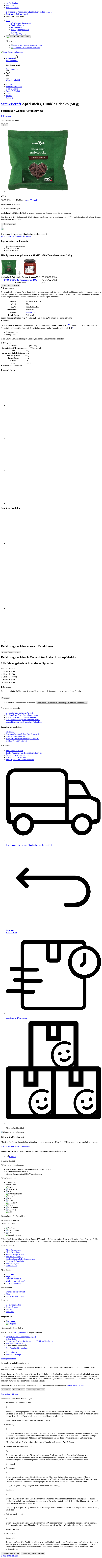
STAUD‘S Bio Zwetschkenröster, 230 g (20, 280)
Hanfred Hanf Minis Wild (16, 736)
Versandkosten (16, 27)
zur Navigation (12, 3)
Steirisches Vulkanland (15, 1296)
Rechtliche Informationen (13, 365)
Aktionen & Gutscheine (15, 1261)
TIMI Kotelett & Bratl (14, 751)
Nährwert (7, 343)
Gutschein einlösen (13, 1283)
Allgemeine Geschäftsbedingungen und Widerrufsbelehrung (29, 1341)
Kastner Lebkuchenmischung (17, 755)
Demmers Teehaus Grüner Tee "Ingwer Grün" (24, 734)
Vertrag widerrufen (8, 1359)
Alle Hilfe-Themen (18, 34)
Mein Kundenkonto (13, 1250)
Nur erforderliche (18, 1390)
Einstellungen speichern (10, 1553)
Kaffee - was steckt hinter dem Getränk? (22, 717)
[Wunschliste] (8, 73)
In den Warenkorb (8, 224)
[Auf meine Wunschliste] (2, 226)
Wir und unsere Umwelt (15, 1292)
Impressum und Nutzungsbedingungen (21, 1337)
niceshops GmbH (19, 1332)
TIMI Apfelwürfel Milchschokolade (20, 760)
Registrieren (10, 1276)
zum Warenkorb (12, 8)
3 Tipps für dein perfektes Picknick (20, 713)
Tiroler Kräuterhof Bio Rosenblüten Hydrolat (23, 753)
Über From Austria (13, 1305)
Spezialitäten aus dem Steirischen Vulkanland (24, 722)
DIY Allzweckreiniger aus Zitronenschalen (23, 720)
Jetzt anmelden (12, 61)
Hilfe (8, 21)
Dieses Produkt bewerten (11, 652)
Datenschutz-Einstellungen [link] (16, 1346)
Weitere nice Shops (13, 1354)
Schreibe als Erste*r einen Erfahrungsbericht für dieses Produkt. (62, 703)
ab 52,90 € (28, 12)
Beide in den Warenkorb (10, 285)
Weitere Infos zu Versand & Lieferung (16, 236)
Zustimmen (6, 1390)
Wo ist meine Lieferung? (15, 1281)
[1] (73, 327)
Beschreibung (8, 288)
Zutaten (6, 320)
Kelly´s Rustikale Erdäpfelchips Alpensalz (22, 739)
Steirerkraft (11, 104)
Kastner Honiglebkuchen (16, 757)
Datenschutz (11, 1339)
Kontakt (14, 32)
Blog (8, 1294)
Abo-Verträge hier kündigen (17, 1348)
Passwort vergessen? (14, 1279)
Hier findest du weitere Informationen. (16, 1146)
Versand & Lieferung (14, 1257)
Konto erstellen (12, 69)
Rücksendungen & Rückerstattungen (20, 1259)
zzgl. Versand (31, 200)
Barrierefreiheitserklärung (16, 1343)
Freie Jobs (10, 1312)
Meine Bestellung (13, 1252)
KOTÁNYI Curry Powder (16, 741)
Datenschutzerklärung (75, 1385)
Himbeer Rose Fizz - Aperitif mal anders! (22, 715)
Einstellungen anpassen (35, 1390)
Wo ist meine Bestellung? (21, 23)
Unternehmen (11, 1352)
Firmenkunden (11, 1266)
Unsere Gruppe (12, 1307)
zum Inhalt (10, 5)
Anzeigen (5, 698)
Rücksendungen (17, 25)
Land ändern (18, 1328)
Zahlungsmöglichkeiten (20, 30)
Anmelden (10, 1274)
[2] (69, 325)
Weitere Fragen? (12, 1263)
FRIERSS (10, 732)
